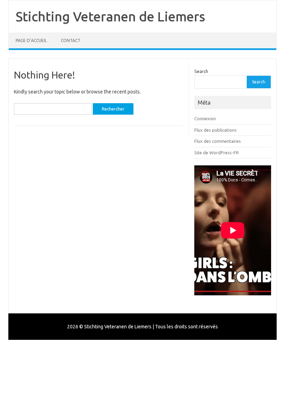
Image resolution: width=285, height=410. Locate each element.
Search (201, 71)
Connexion (205, 118)
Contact (70, 40)
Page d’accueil (31, 40)
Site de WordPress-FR (216, 152)
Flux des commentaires (217, 141)
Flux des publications (215, 130)
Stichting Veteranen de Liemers (110, 16)
